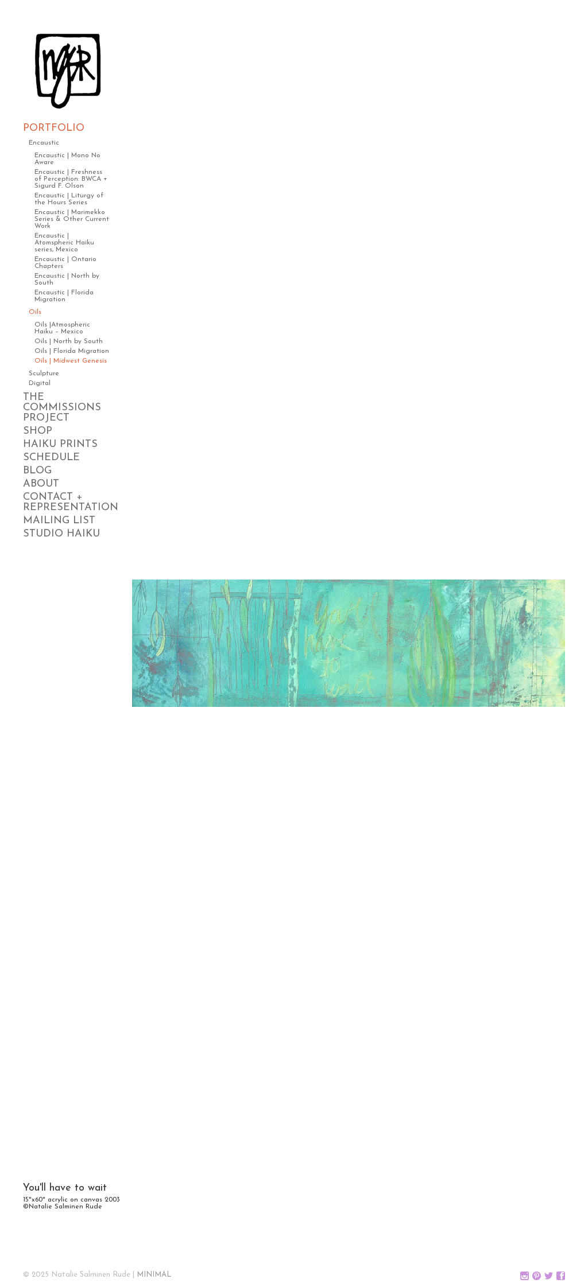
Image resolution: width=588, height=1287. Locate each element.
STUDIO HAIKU (61, 534)
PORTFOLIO (53, 128)
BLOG (37, 471)
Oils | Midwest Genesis (70, 360)
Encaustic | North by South (66, 279)
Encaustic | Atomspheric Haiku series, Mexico (64, 242)
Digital (40, 383)
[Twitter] (548, 1277)
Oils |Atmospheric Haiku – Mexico (62, 328)
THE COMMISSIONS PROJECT (62, 407)
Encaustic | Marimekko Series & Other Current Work (71, 219)
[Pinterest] (536, 1277)
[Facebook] (560, 1277)
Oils (35, 312)
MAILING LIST (59, 521)
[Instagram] (524, 1277)
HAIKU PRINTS (60, 445)
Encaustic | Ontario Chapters (65, 263)
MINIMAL (154, 1274)
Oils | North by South (68, 341)
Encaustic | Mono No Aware (67, 159)
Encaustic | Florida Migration (64, 296)
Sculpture (44, 373)
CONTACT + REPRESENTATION (66, 502)
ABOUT (41, 484)
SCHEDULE (51, 458)
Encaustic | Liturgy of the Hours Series (68, 199)
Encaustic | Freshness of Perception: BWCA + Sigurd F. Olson (70, 179)
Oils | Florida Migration (71, 351)
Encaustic (44, 142)
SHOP (37, 431)
